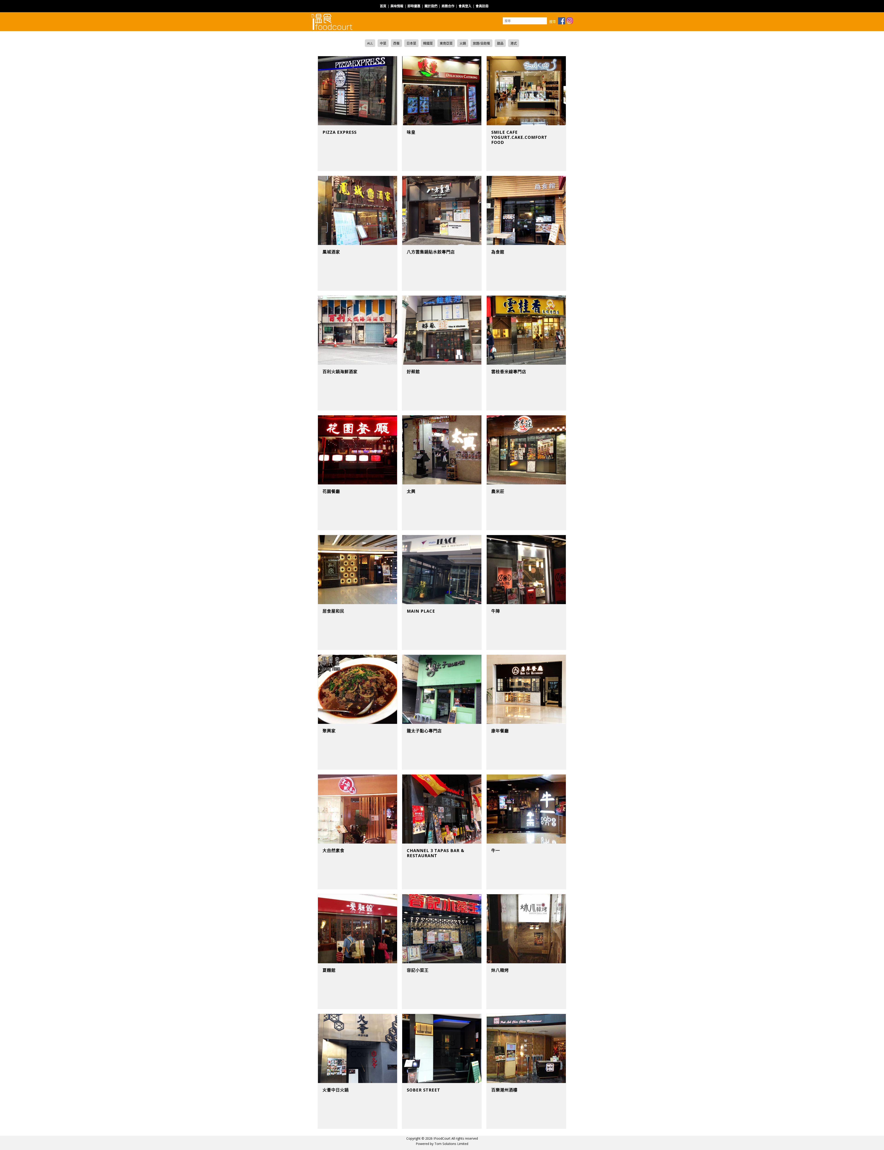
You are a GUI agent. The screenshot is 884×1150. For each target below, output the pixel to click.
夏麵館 (329, 970)
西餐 (396, 43)
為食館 (497, 252)
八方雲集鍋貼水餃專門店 (431, 252)
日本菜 (411, 43)
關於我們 (431, 6)
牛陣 (495, 611)
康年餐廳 (500, 731)
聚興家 (329, 731)
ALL (370, 43)
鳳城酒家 (331, 252)
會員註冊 (482, 6)
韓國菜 (428, 43)
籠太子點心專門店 (424, 731)
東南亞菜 (446, 43)
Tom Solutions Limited (451, 1143)
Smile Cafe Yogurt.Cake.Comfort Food (519, 137)
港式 (513, 43)
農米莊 (497, 491)
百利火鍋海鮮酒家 (340, 371)
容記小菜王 (418, 970)
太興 (411, 491)
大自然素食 (333, 850)
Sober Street (423, 1090)
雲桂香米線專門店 (508, 371)
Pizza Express (340, 132)
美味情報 (396, 6)
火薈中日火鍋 (336, 1090)
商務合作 (448, 6)
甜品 (500, 43)
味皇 (411, 132)
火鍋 (462, 43)
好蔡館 (413, 371)
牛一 (495, 850)
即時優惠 (413, 6)
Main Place (421, 611)
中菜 (383, 43)
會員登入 (465, 6)
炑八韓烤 (500, 970)
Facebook (498, 3)
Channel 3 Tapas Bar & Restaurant (435, 853)
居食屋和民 (333, 611)
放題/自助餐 (481, 43)
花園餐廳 (331, 491)
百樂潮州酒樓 (504, 1090)
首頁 (383, 6)
